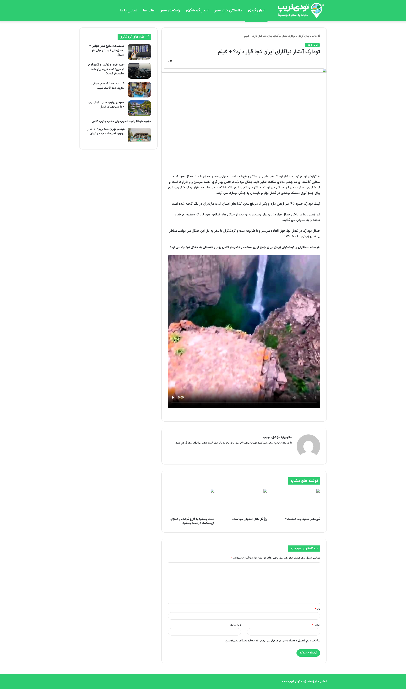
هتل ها (149, 10)
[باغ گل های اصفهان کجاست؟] (244, 502)
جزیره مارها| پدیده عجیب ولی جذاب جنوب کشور (121, 121)
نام (317, 609)
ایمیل (316, 625)
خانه (315, 36)
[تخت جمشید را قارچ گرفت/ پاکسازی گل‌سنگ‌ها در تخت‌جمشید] (191, 502)
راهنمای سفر (170, 10)
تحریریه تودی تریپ (277, 437)
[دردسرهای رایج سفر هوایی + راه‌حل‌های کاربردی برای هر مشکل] (139, 52)
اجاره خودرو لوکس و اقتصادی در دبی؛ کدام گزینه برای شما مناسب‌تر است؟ (106, 69)
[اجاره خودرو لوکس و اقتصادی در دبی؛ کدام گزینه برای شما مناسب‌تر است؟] (139, 71)
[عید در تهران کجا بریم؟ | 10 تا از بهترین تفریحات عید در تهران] (139, 135)
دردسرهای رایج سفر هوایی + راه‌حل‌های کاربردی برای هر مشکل (107, 50)
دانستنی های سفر (228, 10)
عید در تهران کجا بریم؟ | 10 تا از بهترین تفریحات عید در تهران (106, 131)
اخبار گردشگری (197, 10)
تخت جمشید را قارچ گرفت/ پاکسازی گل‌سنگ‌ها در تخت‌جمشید (192, 521)
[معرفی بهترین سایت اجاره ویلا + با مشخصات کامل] (139, 108)
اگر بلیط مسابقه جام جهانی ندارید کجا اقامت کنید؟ (108, 85)
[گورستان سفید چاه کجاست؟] (297, 502)
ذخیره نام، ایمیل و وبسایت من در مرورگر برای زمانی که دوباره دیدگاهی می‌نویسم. (271, 641)
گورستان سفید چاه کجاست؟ (302, 519)
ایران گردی (256, 10)
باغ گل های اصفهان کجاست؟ (249, 519)
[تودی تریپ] (299, 10)
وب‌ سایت (235, 625)
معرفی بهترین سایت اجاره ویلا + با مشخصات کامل (106, 104)
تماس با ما (128, 10)
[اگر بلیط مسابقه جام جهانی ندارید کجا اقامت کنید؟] (139, 89)
